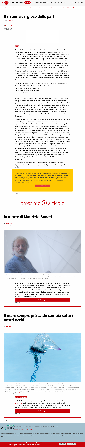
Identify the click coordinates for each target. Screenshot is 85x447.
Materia (17, 46)
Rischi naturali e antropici (39, 7)
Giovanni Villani (10, 26)
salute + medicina (49, 7)
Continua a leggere (42, 300)
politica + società (70, 7)
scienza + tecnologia (79, 7)
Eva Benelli (8, 223)
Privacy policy (17, 429)
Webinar (26, 7)
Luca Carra (8, 326)
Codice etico (23, 429)
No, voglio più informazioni (14, 446)
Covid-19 (30, 7)
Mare (25, 397)
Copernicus (18, 403)
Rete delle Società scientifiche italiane (10, 7)
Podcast (21, 7)
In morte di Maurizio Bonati (28, 216)
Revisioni (11, 20)
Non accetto (62, 443)
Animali (22, 397)
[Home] (14, 3)
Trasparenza (29, 429)
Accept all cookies (71, 443)
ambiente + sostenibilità (59, 7)
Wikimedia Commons (24, 393)
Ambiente (17, 397)
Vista (6, 21)
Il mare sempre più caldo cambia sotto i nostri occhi (38, 317)
